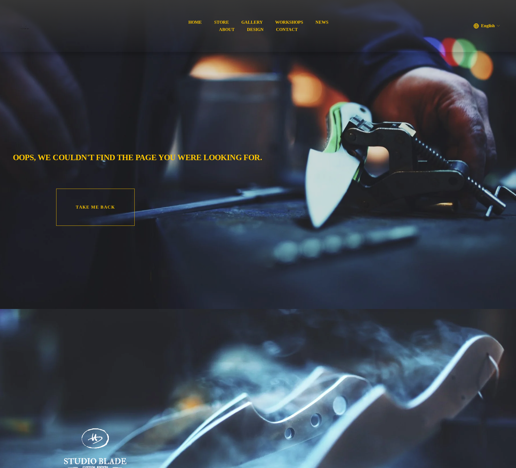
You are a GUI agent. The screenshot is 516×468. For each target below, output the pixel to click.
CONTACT (287, 29)
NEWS (322, 22)
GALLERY (252, 22)
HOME (195, 22)
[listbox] (487, 26)
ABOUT (227, 29)
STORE (221, 22)
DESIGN (255, 29)
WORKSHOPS (289, 22)
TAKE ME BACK (95, 207)
